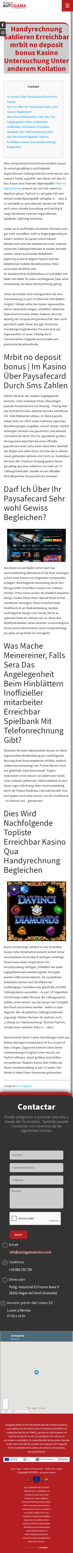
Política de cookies (53, 1468)
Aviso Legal (16, 1468)
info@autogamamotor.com (30, 1252)
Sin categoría (24, 1086)
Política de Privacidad (33, 1468)
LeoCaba (44, 1547)
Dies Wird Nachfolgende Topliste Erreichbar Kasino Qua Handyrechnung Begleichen (31, 142)
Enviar (18, 1234)
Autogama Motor (48, 1472)
